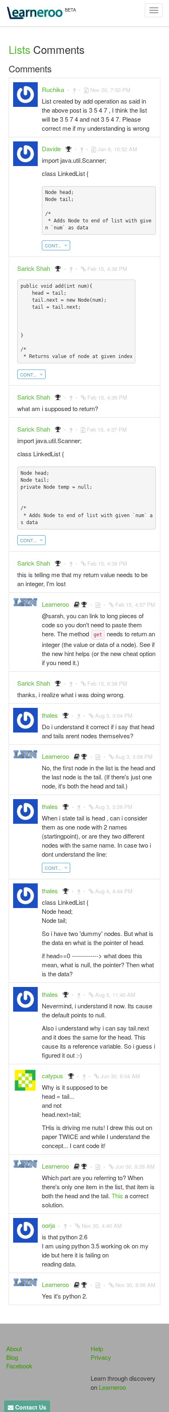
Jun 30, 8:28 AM (135, 1166)
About (14, 1348)
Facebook (19, 1365)
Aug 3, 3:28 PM (113, 807)
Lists (19, 49)
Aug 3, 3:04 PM (113, 715)
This (117, 1195)
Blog (12, 1357)
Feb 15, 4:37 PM (107, 429)
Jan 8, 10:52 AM (117, 149)
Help (97, 1348)
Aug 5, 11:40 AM (115, 994)
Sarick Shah (33, 268)
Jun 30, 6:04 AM (120, 1076)
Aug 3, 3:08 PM (134, 756)
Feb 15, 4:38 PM (107, 563)
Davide (51, 148)
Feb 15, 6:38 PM (107, 683)
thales (50, 715)
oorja (48, 1225)
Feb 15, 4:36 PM (107, 269)
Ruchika (53, 89)
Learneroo (55, 604)
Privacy (101, 1357)
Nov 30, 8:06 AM (135, 1285)
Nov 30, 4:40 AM (102, 1225)
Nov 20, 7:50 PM (110, 90)
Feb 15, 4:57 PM (135, 604)
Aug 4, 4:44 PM (113, 891)
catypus (52, 1075)
